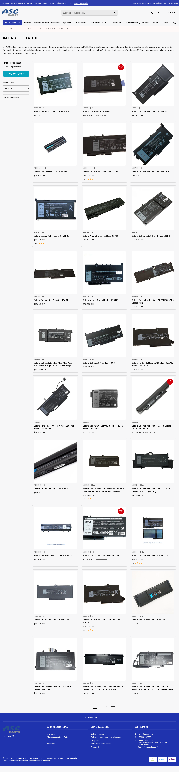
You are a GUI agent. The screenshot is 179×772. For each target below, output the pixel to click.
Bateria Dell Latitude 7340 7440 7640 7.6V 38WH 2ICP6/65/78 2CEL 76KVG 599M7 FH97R (152, 688)
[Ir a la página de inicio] (10, 12)
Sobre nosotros (97, 734)
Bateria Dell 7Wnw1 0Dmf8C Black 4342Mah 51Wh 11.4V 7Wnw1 (103, 427)
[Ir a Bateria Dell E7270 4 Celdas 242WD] (104, 335)
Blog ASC (95, 747)
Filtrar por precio (11, 98)
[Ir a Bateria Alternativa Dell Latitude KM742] (104, 208)
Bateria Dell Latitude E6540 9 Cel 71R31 (52, 172)
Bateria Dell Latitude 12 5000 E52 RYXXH (101, 555)
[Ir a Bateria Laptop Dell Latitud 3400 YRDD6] (55, 208)
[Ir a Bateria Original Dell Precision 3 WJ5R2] (55, 272)
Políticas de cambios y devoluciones (106, 737)
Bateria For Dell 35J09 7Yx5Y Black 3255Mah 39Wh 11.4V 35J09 (54, 427)
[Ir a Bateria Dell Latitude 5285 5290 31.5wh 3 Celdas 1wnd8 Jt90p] (55, 659)
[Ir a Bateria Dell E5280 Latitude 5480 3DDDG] (55, 84)
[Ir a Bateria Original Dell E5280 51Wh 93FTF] (153, 528)
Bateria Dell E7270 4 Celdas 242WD (99, 363)
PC (48, 740)
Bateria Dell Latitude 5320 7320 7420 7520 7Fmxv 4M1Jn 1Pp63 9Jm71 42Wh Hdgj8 (53, 364)
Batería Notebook (29, 29)
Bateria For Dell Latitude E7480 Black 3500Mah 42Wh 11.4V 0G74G (153, 364)
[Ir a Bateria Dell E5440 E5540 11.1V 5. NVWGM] (55, 528)
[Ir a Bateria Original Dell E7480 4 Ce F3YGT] (55, 592)
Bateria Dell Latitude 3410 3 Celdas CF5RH (151, 236)
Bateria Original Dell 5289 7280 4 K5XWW (150, 172)
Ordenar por (8, 83)
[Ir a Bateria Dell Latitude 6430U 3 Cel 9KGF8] (153, 592)
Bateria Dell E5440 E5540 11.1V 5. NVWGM (53, 555)
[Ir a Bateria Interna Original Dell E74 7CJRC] (104, 272)
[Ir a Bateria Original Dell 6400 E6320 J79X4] (55, 461)
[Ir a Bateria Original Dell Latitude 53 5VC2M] (153, 84)
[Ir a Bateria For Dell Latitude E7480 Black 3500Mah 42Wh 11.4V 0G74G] (153, 335)
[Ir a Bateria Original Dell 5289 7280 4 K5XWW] (153, 144)
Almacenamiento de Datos (58, 737)
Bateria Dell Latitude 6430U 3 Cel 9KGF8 (150, 620)
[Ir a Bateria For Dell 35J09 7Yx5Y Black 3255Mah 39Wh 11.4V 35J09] (55, 398)
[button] (12, 22)
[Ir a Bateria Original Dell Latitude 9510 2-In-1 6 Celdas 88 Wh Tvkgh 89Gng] (153, 461)
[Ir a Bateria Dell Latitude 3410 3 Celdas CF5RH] (153, 208)
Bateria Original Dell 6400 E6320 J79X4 (52, 488)
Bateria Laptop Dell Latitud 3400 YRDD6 (51, 236)
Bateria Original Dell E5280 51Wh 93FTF (150, 555)
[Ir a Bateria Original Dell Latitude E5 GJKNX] (104, 144)
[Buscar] (115, 13)
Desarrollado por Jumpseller (40, 761)
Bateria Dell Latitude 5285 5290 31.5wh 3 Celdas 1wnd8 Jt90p (52, 688)
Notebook (14, 29)
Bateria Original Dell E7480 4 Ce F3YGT (51, 620)
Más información (163, 3)
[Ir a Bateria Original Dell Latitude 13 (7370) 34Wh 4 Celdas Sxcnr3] (153, 272)
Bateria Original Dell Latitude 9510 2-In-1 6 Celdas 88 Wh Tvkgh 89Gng (151, 490)
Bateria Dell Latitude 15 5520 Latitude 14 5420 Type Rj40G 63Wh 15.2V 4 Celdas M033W (103, 490)
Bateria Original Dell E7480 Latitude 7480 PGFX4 (101, 621)
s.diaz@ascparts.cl (145, 734)
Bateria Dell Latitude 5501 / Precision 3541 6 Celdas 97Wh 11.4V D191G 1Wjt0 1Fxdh (103, 688)
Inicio (5, 29)
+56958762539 (144, 737)
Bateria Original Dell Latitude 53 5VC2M (149, 111)
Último (112, 706)
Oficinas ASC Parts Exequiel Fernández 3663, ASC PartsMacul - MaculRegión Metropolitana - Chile (153, 743)
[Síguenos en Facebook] (174, 22)
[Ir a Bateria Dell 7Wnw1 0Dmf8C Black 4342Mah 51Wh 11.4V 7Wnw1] (104, 398)
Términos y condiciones (101, 744)
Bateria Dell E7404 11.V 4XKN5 (97, 111)
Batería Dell (44, 29)
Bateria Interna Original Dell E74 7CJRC (100, 300)
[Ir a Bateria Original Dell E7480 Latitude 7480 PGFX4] (104, 592)
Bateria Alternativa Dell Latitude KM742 (100, 236)
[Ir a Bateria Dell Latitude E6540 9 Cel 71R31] (55, 144)
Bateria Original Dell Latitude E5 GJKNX (100, 172)
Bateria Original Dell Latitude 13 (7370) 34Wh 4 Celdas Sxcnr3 (153, 301)
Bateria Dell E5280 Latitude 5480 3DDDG (52, 111)
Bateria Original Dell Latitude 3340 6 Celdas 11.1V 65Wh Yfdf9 (151, 427)
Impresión (51, 734)
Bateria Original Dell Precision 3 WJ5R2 (52, 300)
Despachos (96, 740)
